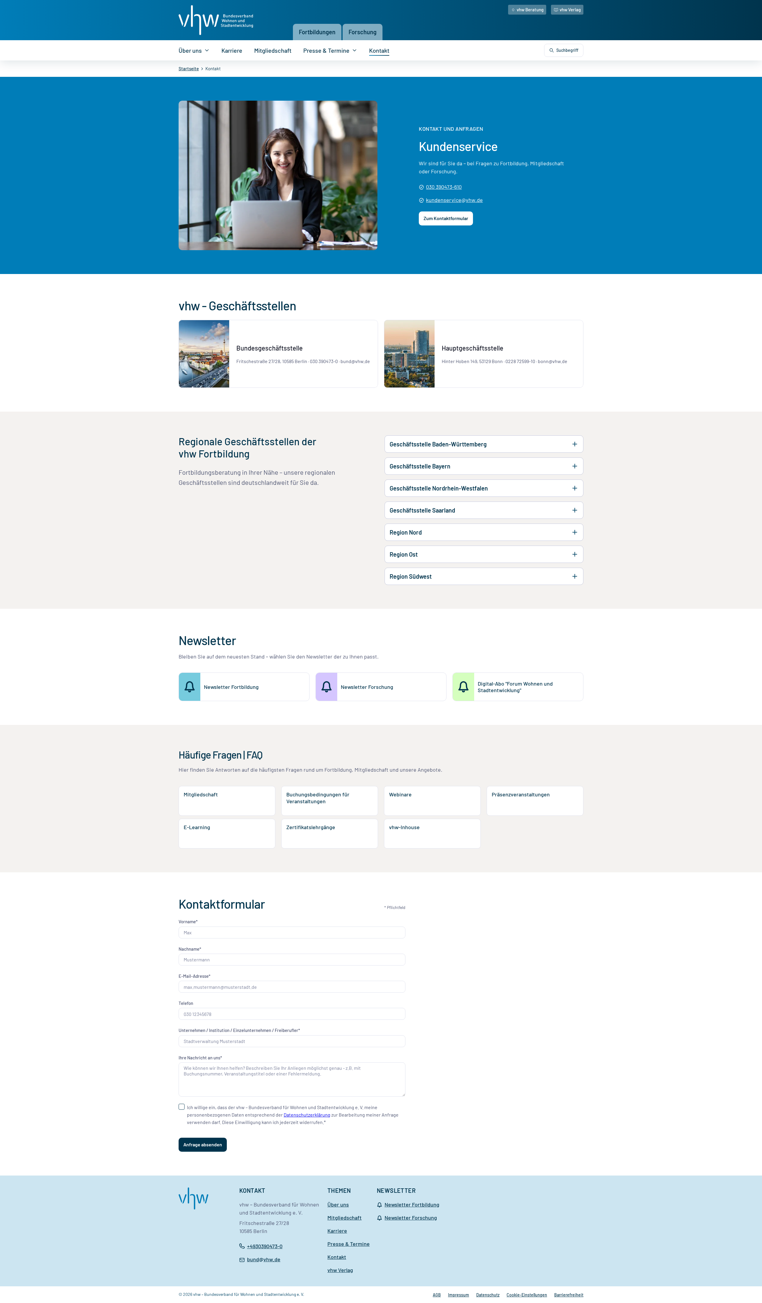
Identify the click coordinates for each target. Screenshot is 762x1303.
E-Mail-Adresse (194, 976)
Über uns (190, 50)
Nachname (189, 949)
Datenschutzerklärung (307, 1114)
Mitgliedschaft (272, 50)
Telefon (186, 1003)
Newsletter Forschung (411, 1217)
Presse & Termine (326, 50)
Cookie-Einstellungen (527, 1294)
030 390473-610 (444, 186)
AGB (437, 1294)
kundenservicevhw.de (454, 200)
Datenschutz (487, 1294)
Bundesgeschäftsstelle (269, 348)
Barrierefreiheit (568, 1294)
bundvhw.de (263, 1260)
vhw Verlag (570, 9)
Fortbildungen (317, 31)
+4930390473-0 (264, 1246)
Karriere (231, 50)
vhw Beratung (530, 9)
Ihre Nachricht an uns (199, 1057)
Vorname (187, 921)
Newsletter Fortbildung (412, 1204)
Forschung (363, 31)
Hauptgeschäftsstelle (472, 348)
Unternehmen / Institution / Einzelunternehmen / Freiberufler (238, 1030)
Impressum (458, 1294)
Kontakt (379, 50)
